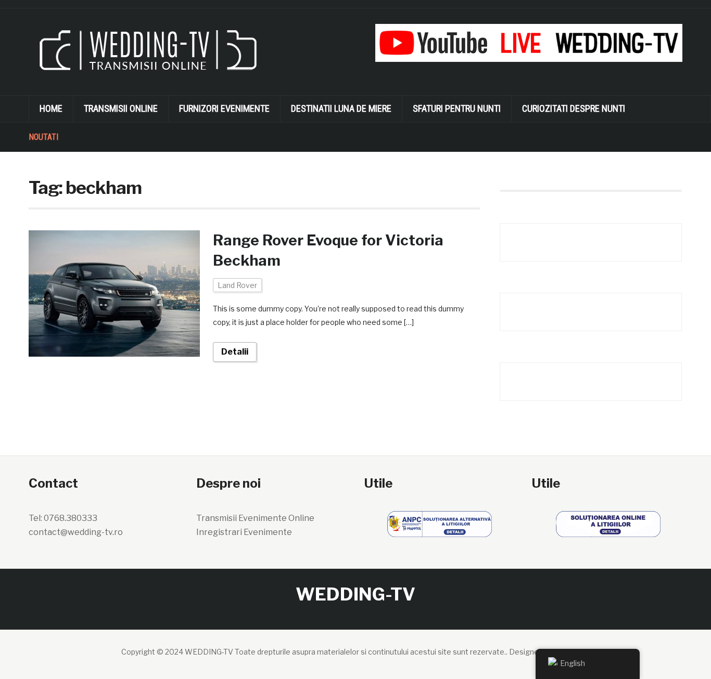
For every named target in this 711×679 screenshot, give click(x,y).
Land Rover (237, 285)
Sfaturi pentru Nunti (457, 108)
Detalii (234, 352)
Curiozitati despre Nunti (573, 108)
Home (51, 108)
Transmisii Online (121, 108)
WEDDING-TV (355, 594)
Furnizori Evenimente (224, 108)
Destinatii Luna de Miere (341, 108)
